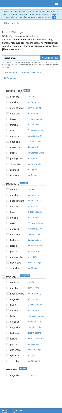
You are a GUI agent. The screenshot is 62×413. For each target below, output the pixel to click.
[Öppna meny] (56, 3)
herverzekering (34, 107)
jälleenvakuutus (35, 118)
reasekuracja (33, 251)
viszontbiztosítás (35, 141)
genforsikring (33, 102)
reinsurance (33, 113)
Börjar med (11, 72)
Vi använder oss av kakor (12, 410)
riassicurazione (34, 147)
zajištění (31, 96)
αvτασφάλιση (35, 135)
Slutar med (11, 78)
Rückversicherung (36, 130)
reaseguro (32, 169)
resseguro (32, 158)
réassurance (33, 124)
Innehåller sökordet (32, 72)
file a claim (32, 375)
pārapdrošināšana (36, 152)
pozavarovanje (34, 163)
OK (54, 17)
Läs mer (47, 17)
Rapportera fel (12, 23)
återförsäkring (34, 175)
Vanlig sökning (51, 57)
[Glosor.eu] (7, 3)
